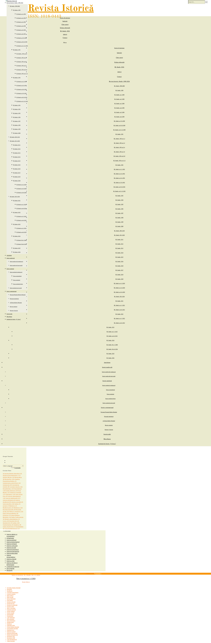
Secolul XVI (14, 521)
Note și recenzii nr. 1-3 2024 (25, 578)
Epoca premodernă (17, 276)
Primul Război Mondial (13, 627)
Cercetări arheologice (12, 592)
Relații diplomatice (12, 519)
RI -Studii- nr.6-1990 (21, 34)
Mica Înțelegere (11, 620)
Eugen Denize (12, 490)
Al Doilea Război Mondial (16, 302)
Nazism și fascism (14, 310)
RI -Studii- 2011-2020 (15, 141)
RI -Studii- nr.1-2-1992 (21, 81)
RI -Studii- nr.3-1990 (21, 22)
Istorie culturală (12, 546)
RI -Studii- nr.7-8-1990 (21, 38)
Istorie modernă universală (16, 288)
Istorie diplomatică (13, 542)
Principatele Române (12, 628)
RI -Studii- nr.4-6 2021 (21, 208)
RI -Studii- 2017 (16, 172)
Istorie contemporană (11, 291)
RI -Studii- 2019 (16, 176)
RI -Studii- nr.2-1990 (21, 18)
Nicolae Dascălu (9, 509)
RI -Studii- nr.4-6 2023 (21, 232)
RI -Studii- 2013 (16, 153)
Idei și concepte (11, 608)
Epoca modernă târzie (18, 284)
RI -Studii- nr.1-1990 (21, 14)
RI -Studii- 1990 (16, 10)
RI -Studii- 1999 (16, 129)
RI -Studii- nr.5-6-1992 (21, 89)
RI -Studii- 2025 (16, 248)
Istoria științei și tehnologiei (12, 564)
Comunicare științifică (12, 483)
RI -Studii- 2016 (16, 165)
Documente (10, 568)
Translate (17, 468)
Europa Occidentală (12, 605)
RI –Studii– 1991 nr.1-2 (21, 53)
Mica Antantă (10, 619)
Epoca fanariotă (11, 599)
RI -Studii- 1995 (16, 113)
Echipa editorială (65, 28)
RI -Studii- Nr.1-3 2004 (21, 240)
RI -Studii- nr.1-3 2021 (21, 204)
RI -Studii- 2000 (16, 133)
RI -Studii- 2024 (16, 236)
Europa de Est (10, 603)
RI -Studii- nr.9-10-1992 (21, 97)
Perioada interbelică (14, 298)
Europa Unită (10, 606)
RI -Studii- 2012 (16, 149)
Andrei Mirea (9, 477)
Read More (26, 582)
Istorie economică (12, 549)
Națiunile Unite (11, 625)
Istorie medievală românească (16, 261)
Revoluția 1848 (11, 638)
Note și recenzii (16, 511)
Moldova (18, 507)
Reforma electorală (12, 633)
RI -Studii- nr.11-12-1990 (22, 46)
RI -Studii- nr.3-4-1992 (21, 85)
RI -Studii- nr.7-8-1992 (21, 93)
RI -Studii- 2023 (16, 224)
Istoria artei (11, 561)
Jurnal (6, 505)
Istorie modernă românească (16, 272)
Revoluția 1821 (11, 636)
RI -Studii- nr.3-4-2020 (21, 188)
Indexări (65, 21)
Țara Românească (12, 528)
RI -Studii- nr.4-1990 (21, 26)
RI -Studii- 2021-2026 (15, 196)
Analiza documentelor (12, 475)
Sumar (16, 523)
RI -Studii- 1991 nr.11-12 (22, 73)
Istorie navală (10, 613)
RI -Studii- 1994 (16, 109)
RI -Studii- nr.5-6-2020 (21, 192)
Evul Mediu (10, 600)
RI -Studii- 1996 (16, 117)
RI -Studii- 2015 (16, 161)
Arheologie (10, 538)
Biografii (10, 570)
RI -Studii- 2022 (16, 212)
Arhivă (65, 34)
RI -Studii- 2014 (16, 157)
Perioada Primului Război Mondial (17, 294)
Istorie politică (11, 540)
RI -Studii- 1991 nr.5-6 (21, 61)
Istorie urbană (11, 559)
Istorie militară (9, 500)
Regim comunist (13, 306)
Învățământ (10, 616)
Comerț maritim (11, 594)
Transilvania (8, 524)
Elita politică (10, 595)
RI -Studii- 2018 (16, 168)
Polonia (6, 515)
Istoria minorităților (11, 556)
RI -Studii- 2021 (16, 200)
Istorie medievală (11, 258)
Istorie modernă (10, 269)
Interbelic (10, 494)
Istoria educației (12, 553)
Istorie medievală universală (16, 265)
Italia (17, 504)
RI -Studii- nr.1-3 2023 (21, 228)
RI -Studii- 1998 (16, 125)
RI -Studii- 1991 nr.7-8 (21, 65)
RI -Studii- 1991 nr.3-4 (21, 57)
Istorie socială (17, 502)
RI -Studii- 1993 (16, 105)
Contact (65, 38)
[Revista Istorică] (11, 1)
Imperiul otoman (11, 610)
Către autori (65, 24)
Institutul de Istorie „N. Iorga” (14, 319)
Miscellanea (9, 316)
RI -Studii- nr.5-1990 (21, 30)
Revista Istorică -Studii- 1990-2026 (119, 81)
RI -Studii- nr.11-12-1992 (22, 101)
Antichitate (9, 255)
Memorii (13, 505)
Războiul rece (10, 630)
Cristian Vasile (16, 487)
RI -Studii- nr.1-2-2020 (21, 184)
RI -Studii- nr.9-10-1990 (21, 42)
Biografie (9, 479)
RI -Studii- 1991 (16, 49)
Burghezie (9, 591)
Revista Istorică (61, 8)
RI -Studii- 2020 (16, 180)
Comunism (7, 485)
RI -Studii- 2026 (16, 252)
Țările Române (11, 641)
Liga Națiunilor (11, 617)
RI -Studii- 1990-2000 (15, 6)
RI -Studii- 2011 (16, 145)
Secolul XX (7, 523)
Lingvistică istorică (13, 567)
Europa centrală (11, 602)
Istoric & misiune (65, 18)
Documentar (8, 488)
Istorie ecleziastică (13, 551)
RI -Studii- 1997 (16, 121)
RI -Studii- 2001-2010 (15, 137)
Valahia (17, 524)
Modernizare (8, 507)
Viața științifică (9, 526)
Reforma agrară (11, 631)
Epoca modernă (16, 280)
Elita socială (10, 597)
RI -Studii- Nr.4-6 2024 (21, 244)
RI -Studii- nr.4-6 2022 (21, 220)
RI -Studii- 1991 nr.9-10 (21, 69)
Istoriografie (9, 314)
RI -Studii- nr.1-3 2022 (21, 216)
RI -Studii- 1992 (16, 77)
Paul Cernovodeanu (10, 513)
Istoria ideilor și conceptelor (12, 535)
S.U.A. (6, 521)
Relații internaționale (12, 635)
